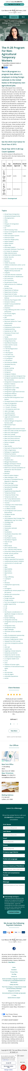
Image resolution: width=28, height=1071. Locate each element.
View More (14, 731)
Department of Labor (10, 294)
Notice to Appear (9, 442)
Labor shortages (9, 411)
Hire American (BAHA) (10, 362)
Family (6, 337)
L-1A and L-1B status (10, 407)
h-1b (5, 606)
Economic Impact (9, 319)
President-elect (8, 460)
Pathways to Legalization (11, 452)
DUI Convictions (9, 280)
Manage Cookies (17, 1016)
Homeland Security (9, 364)
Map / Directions (7, 773)
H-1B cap (7, 350)
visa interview (8, 672)
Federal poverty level (10, 339)
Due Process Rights (10, 313)
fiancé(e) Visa (8, 596)
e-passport (7, 579)
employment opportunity (11, 584)
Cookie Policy (7, 1016)
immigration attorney (10, 620)
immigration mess (9, 625)
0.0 (5, 228)
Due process (8, 315)
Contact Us (14, 17)
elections (7, 582)
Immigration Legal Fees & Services (14, 391)
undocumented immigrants (12, 657)
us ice (6, 660)
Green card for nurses (10, 345)
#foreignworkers (9, 218)
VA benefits (7, 524)
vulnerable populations (11, 676)
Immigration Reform (10, 393)
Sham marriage (8, 483)
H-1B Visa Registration (11, 348)
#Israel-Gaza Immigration (11, 214)
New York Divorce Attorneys (12, 436)
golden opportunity (10, 604)
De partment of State (10, 282)
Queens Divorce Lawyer (14, 997)
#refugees (7, 226)
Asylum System (8, 243)
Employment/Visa (9, 329)
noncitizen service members (12, 631)
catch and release (9, 557)
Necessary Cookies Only (8, 1067)
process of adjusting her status (13, 639)
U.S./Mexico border (10, 508)
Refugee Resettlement (10, 462)
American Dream (9, 237)
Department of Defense (11, 290)
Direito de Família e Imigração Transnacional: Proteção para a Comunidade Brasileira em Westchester (14, 980)
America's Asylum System (11, 235)
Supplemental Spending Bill (12, 491)
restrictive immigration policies (13, 643)
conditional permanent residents (14, 561)
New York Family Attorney (12, 440)
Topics (4, 210)
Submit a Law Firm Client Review (14, 736)
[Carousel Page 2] (14, 724)
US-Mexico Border (9, 514)
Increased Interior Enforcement (13, 401)
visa (5, 670)
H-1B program (8, 352)
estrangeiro (7, 588)
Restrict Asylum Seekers (11, 475)
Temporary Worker (10, 493)
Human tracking (9, 368)
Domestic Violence (9, 302)
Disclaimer (14, 969)
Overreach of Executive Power (13, 448)
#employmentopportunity (12, 216)
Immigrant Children (10, 374)
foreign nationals (9, 598)
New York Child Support (11, 432)
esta (5, 586)
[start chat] (23, 1067)
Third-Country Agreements (12, 501)
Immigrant (7, 372)
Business (7, 261)
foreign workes (8, 600)
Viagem (6, 530)
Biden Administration (10, 253)
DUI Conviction (8, 278)
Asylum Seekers (9, 241)
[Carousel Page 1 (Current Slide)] (10, 724)
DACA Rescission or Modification (13, 276)
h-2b (5, 608)
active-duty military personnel (13, 551)
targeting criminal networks (12, 651)
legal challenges (9, 629)
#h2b (6, 222)
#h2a (5, 220)
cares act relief (8, 555)
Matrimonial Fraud (9, 425)
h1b (5, 610)
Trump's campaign (9, 506)
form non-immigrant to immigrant (14, 602)
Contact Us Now (14, 912)
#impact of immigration (11, 224)
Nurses (6, 444)
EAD (5, 317)
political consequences (11, 637)
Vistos (6, 543)
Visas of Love (8, 542)
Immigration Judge (9, 389)
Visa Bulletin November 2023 (12, 534)
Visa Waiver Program (10, 540)
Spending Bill (8, 489)
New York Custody (9, 434)
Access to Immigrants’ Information (14, 232)
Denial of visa (8, 288)
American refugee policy (11, 239)
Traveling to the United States (13, 504)
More (23, 17)
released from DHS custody (12, 641)
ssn (5, 645)
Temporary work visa (10, 497)
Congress (7, 272)
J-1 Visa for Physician (10, 405)
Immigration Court (9, 386)
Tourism (6, 503)
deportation (8, 571)
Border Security (9, 257)
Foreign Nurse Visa (9, 341)
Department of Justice (10, 292)
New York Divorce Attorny (12, 438)
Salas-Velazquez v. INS (10, 477)
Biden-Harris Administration (12, 255)
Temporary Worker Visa (11, 495)
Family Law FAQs (14, 984)
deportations (8, 573)
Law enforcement (9, 413)
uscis (5, 662)
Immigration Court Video (11, 387)
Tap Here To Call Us (14, 4)
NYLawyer (7, 426)
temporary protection (10, 653)
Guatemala (7, 347)
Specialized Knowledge (11, 487)
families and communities (12, 594)
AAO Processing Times (11, 230)
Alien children (8, 233)
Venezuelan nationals (10, 528)
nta (5, 633)
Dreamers (7, 308)
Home (4, 17)
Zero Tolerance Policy (10, 547)
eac (5, 581)
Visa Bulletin (8, 532)
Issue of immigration (10, 403)
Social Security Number (11, 485)
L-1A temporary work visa (11, 409)
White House (8, 545)
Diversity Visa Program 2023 (12, 300)
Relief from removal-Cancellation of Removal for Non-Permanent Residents (14, 469)
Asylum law (7, 245)
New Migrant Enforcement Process (14, 428)
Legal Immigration (9, 415)
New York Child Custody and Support (15, 430)
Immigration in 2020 (10, 395)
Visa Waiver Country (10, 538)
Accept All (8, 1063)
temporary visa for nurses (12, 655)
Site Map (14, 974)
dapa (5, 567)
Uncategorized (12, 198)
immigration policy (10, 627)
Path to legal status (10, 450)
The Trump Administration (12, 499)
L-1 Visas (14, 995)
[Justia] (14, 948)
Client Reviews (14, 687)
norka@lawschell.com (9, 777)
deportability (8, 569)
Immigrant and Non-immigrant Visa (14, 376)
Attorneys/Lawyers (9, 247)
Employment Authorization (12, 327)
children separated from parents (14, 559)
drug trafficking (9, 577)
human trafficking (9, 618)
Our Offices (14, 745)
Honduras (7, 366)
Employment (8, 325)
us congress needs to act (11, 659)
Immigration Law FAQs (14, 991)
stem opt (7, 647)
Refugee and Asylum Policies (12, 464)
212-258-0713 (11, 775)
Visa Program (8, 536)
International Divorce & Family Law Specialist (14, 993)
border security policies (11, 553)
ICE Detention (8, 370)
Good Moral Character (10, 343)
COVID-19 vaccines (9, 263)
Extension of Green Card (11, 333)
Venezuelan (7, 526)
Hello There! (22, 1062)
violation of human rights (11, 664)
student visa (8, 649)
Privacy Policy (14, 972)
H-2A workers (8, 360)
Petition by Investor (10, 454)
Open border (8, 446)
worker (6, 678)
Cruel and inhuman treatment (13, 274)
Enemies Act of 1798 (10, 331)
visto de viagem (9, 674)
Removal (6, 473)
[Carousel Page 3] (17, 724)
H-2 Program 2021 (9, 356)
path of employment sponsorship (14, 635)
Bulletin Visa (8, 259)
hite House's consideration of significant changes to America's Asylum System (13, 614)
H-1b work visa (8, 354)
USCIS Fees (7, 516)
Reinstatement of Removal (12, 465)
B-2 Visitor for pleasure (11, 251)
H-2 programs (8, 358)
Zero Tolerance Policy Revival (12, 549)
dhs (5, 575)
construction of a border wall (13, 563)
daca (5, 565)
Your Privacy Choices (12, 1014)
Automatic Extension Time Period (14, 249)
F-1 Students (8, 335)
